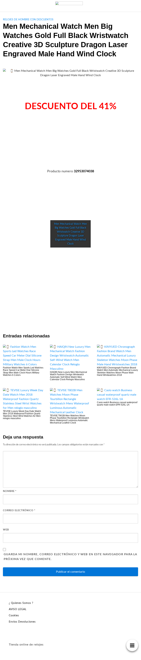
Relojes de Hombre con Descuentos (28, 19)
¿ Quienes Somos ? (21, 603)
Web (6, 530)
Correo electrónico (19, 510)
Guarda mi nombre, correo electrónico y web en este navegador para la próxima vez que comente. (70, 557)
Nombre (10, 491)
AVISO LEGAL (17, 609)
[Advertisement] (70, 143)
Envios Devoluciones (22, 622)
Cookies (14, 615)
